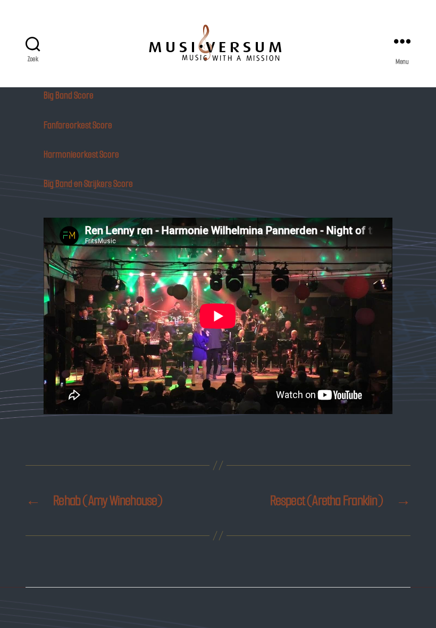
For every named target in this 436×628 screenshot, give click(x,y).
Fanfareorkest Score (78, 125)
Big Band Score (69, 95)
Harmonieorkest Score (81, 154)
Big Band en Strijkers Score (88, 183)
